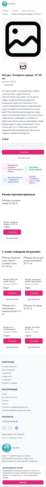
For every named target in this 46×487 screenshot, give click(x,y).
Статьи (5, 404)
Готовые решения (9, 366)
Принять (23, 482)
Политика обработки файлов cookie (16, 410)
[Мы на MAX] (16, 428)
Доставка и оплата (9, 397)
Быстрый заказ (24, 158)
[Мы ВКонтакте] (10, 428)
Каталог (15, 11)
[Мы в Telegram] (4, 428)
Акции (4, 394)
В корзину (24, 152)
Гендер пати (7, 376)
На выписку (6, 373)
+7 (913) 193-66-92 (10, 421)
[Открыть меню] (41, 3)
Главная (5, 11)
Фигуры (5, 14)
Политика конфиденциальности (15, 407)
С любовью (6, 380)
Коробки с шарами (9, 383)
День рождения (8, 370)
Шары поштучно (29, 11)
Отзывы (5, 400)
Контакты (7, 416)
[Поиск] (37, 4)
